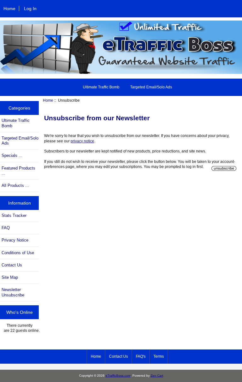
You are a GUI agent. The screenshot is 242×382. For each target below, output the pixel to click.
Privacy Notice (15, 240)
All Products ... (15, 185)
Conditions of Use (18, 252)
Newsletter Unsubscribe (13, 292)
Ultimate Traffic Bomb (101, 87)
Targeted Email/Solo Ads (151, 87)
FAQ (6, 227)
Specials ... (12, 155)
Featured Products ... (18, 171)
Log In (30, 8)
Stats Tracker (14, 215)
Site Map (10, 277)
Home (9, 8)
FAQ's (141, 356)
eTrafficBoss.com (118, 375)
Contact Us (12, 265)
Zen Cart (157, 375)
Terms (158, 356)
